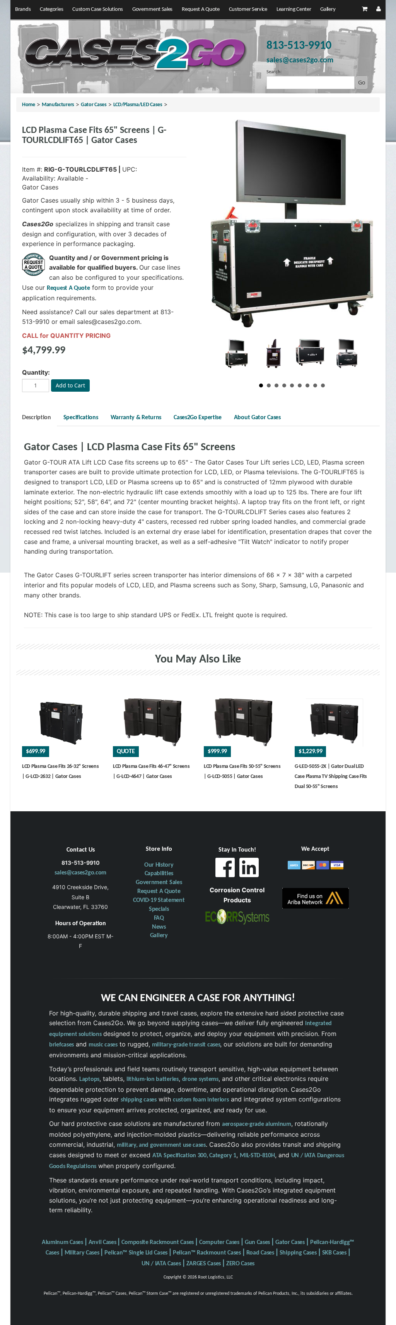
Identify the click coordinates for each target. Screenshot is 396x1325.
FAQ (159, 918)
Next (351, 357)
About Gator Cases (257, 418)
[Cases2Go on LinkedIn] (249, 869)
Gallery (327, 9)
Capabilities (159, 874)
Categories (51, 9)
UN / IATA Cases (161, 1264)
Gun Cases (257, 1242)
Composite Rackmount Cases (157, 1242)
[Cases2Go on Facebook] (225, 869)
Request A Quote (201, 9)
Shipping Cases (298, 1253)
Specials (159, 909)
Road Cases (260, 1253)
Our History (159, 865)
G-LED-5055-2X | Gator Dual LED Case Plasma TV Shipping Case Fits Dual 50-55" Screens (331, 776)
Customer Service (248, 9)
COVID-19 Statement (159, 900)
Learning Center (294, 9)
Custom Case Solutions (97, 9)
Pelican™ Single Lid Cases (135, 1253)
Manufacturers (58, 105)
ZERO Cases (240, 1264)
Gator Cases (94, 105)
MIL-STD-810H (257, 1156)
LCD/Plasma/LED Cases (137, 105)
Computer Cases (219, 1242)
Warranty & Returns (136, 418)
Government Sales (152, 9)
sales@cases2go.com (80, 873)
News (159, 927)
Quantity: (36, 372)
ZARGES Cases (203, 1264)
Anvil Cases (102, 1242)
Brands (23, 9)
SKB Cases (334, 1253)
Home (28, 105)
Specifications (80, 418)
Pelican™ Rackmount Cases (207, 1253)
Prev (232, 357)
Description (36, 418)
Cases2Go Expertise (198, 418)
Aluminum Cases (62, 1242)
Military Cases (82, 1253)
